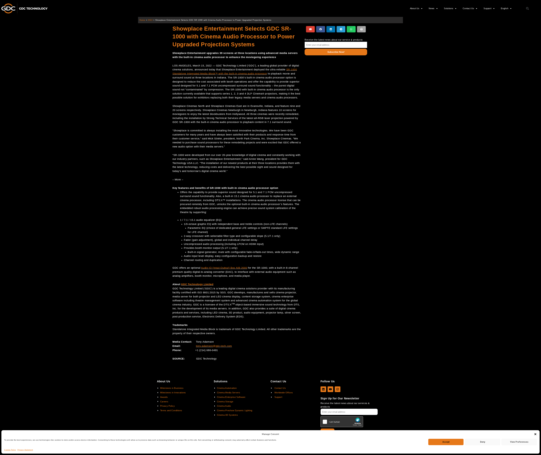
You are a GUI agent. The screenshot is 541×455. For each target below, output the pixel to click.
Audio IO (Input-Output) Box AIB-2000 (224, 267)
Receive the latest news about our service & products (333, 40)
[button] (535, 434)
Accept (446, 442)
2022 (150, 20)
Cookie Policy (10, 450)
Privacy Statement (25, 450)
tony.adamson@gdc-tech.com (214, 346)
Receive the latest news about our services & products (345, 405)
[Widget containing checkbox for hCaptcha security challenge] (342, 421)
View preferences (519, 442)
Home (142, 20)
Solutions (448, 8)
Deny (482, 442)
